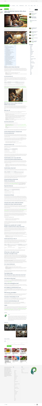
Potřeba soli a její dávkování (8, 54)
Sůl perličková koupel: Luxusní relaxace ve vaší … (34, 28)
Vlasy (30, 71)
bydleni (15, 371)
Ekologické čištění (32, 51)
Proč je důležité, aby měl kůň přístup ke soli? (9, 62)
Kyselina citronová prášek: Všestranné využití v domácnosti (34, 17)
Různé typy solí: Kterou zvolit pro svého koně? (9, 47)
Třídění (15, 390)
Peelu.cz (9, 314)
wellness (31, 72)
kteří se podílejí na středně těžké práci (14, 183)
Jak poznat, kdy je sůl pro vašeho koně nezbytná (9, 56)
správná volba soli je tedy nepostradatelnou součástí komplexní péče (18, 87)
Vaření (26, 5)
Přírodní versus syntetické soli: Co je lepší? (9, 57)
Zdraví (34, 5)
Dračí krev (31, 50)
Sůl (14, 389)
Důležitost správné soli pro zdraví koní (8, 46)
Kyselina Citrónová (32, 56)
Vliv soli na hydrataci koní (8, 50)
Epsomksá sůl (31, 52)
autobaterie (15, 370)
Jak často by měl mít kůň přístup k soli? (9, 64)
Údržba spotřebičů (16, 391)
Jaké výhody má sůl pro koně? (8, 61)
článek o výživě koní (10, 281)
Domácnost (13, 5)
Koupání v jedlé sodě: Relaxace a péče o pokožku (10, 328)
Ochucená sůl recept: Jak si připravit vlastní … (34, 32)
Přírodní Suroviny (22, 5)
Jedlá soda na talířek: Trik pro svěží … (34, 13)
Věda (29, 5)
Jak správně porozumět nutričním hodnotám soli (10, 52)
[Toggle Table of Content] (14, 45)
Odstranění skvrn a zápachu (33, 58)
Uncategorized (15, 392)
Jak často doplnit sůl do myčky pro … (34, 35)
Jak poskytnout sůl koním (8, 55)
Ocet (30, 57)
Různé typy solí (7, 48)
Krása (17, 5)
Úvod (10, 5)
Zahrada (32, 5)
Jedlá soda (31, 54)
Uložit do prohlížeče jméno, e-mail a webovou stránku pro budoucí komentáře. (16, 344)
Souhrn (6, 65)
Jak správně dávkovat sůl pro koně (8, 53)
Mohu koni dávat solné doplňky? (8, 63)
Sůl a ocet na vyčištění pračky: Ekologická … (34, 41)
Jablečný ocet (31, 53)
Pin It (0, 10)
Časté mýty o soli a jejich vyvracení (9, 59)
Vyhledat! (36, 9)
